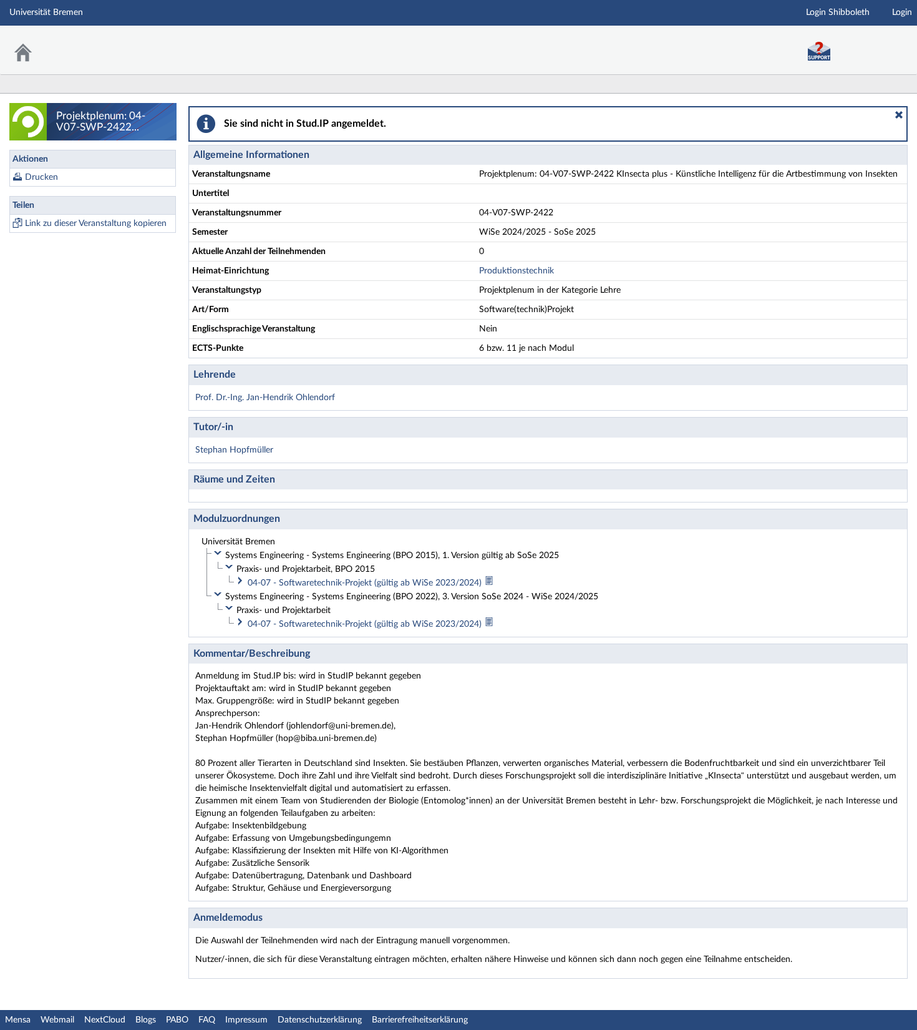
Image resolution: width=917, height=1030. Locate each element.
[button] (899, 115)
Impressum (246, 1020)
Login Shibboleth (838, 12)
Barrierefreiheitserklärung (420, 1020)
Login (902, 12)
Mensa (18, 1020)
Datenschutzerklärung (320, 1020)
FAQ (206, 1020)
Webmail (57, 1020)
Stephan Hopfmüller (234, 450)
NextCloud (104, 1020)
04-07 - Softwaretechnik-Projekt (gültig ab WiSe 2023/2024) (366, 583)
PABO (177, 1020)
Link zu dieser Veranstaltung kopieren (96, 223)
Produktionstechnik (516, 271)
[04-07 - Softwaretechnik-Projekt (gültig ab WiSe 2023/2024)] (489, 583)
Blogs (145, 1020)
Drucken (41, 177)
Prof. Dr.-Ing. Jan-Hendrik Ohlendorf (265, 397)
